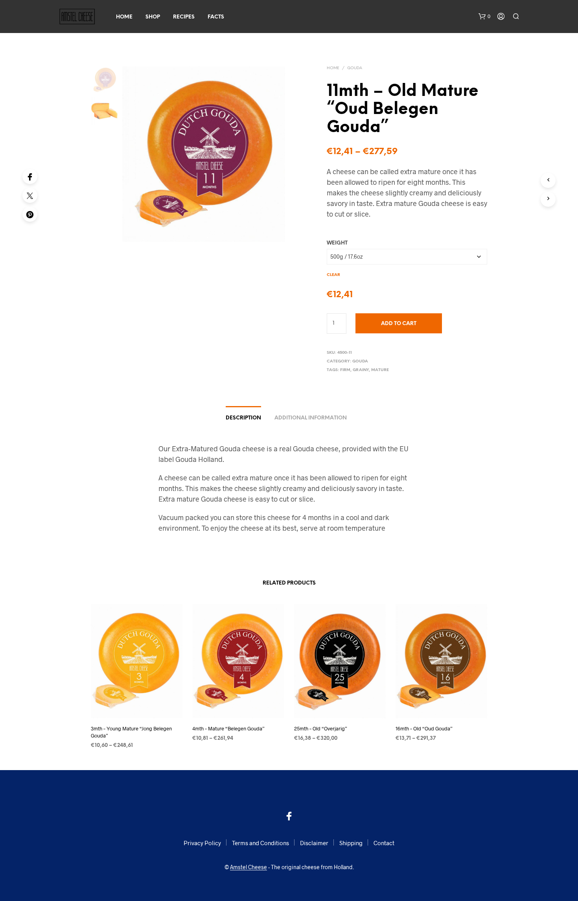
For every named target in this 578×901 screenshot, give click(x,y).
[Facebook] (29, 176)
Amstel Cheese (248, 867)
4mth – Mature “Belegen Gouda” (228, 728)
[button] (484, 16)
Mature (380, 370)
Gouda (354, 68)
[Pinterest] (29, 214)
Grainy (361, 370)
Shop (152, 17)
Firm (345, 370)
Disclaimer (314, 842)
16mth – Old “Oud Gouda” (424, 728)
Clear (333, 275)
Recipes (184, 17)
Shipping (351, 842)
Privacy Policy (202, 842)
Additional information (310, 418)
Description (243, 418)
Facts (216, 17)
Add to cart (398, 323)
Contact (384, 842)
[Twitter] (29, 195)
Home (124, 17)
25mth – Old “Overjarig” (320, 728)
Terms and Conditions (260, 842)
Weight (337, 243)
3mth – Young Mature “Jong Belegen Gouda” (131, 731)
